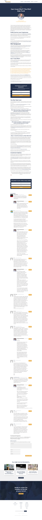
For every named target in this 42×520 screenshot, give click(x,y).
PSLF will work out (16, 61)
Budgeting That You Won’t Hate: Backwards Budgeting (9, 472)
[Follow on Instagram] (19, 513)
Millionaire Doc (16, 194)
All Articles (21, 477)
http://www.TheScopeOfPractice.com (19, 308)
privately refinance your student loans (15, 113)
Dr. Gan (15, 311)
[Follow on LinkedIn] (22, 513)
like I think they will (20, 146)
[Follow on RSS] (23, 513)
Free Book (22, 1)
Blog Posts (35, 1)
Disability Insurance (27, 1)
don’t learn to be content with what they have (17, 127)
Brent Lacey (15, 294)
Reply (30, 201)
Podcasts (32, 1)
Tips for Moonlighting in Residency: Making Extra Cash (21, 472)
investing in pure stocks (15, 157)
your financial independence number (26, 169)
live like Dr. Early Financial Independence (21, 104)
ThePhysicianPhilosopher (20, 201)
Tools (21, 508)
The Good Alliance (25, 515)
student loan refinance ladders (27, 41)
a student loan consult (14, 42)
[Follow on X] (21, 513)
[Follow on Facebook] (18, 513)
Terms (27, 508)
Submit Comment (28, 455)
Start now (21, 493)
